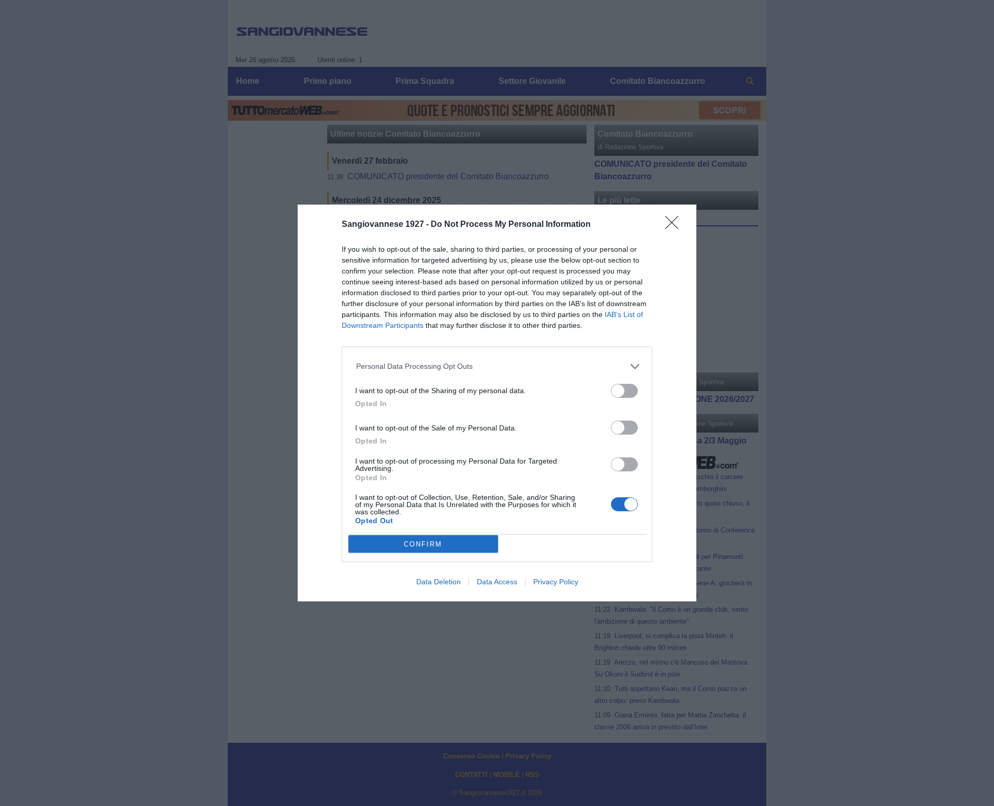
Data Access (497, 582)
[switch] (624, 391)
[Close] (675, 226)
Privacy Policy (555, 582)
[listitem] (497, 366)
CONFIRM (423, 544)
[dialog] (497, 403)
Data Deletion (438, 582)
